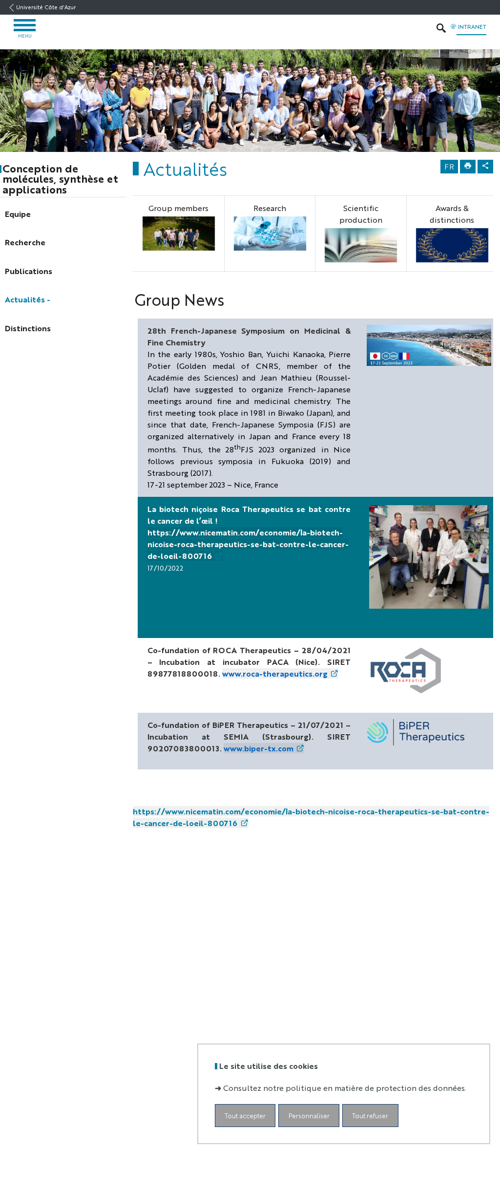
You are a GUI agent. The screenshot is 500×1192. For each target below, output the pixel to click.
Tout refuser (370, 1115)
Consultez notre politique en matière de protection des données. (344, 1088)
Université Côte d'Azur (46, 7)
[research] (270, 233)
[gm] (179, 233)
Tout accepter (245, 1115)
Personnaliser (309, 1115)
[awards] (452, 245)
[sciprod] (361, 245)
